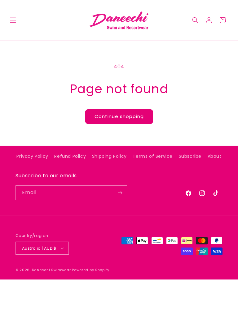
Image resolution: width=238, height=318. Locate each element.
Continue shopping (119, 116)
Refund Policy (70, 156)
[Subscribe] (120, 192)
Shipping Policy (109, 156)
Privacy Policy (32, 156)
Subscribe (190, 156)
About (215, 156)
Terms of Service (153, 156)
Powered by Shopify (90, 269)
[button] (13, 20)
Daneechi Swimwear (51, 269)
